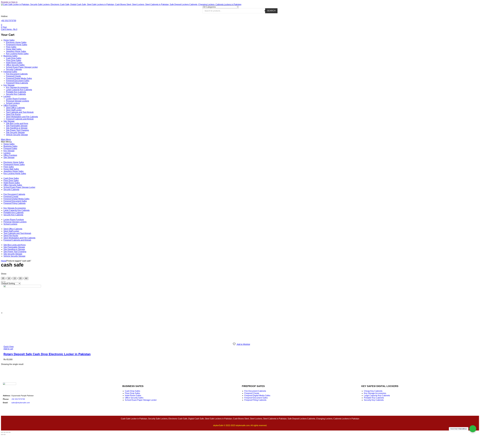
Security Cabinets (14, 69)
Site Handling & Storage (17, 128)
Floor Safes (11, 47)
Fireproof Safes (10, 72)
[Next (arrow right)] (5, 434)
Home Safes (9, 40)
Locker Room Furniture (16, 99)
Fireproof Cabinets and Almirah (20, 119)
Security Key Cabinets (16, 94)
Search (271, 11)
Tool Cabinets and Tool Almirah (20, 112)
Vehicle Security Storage (17, 135)
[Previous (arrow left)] (2, 434)
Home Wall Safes (13, 49)
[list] (2, 281)
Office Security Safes (15, 65)
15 (15, 278)
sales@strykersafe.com (20, 403)
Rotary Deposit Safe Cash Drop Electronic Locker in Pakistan (47, 354)
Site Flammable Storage (17, 126)
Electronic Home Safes (16, 42)
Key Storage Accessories (17, 87)
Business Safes (10, 56)
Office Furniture (10, 105)
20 (20, 278)
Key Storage (9, 85)
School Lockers (13, 103)
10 (9, 278)
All (26, 278)
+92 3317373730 (8, 21)
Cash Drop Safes (13, 58)
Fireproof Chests (13, 76)
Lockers (7, 96)
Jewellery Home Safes (16, 51)
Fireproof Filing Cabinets (17, 83)
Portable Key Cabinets (16, 92)
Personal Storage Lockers (17, 101)
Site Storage (9, 121)
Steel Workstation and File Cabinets (22, 117)
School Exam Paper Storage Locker (22, 67)
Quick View (9, 347)
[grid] (5, 281)
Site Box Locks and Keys (17, 123)
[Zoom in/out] (2, 432)
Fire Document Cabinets (17, 74)
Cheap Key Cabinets (373, 391)
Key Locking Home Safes (17, 54)
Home (3, 261)
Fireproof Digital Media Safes (19, 78)
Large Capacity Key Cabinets (19, 90)
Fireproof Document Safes (17, 81)
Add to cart (8, 349)
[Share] (7, 432)
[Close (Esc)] (9, 432)
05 (3, 278)
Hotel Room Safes (14, 63)
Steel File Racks (13, 114)
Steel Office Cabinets (15, 108)
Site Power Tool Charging (17, 130)
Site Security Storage (15, 132)
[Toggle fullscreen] (5, 432)
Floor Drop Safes (13, 60)
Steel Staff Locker (14, 110)
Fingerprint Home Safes (16, 45)
